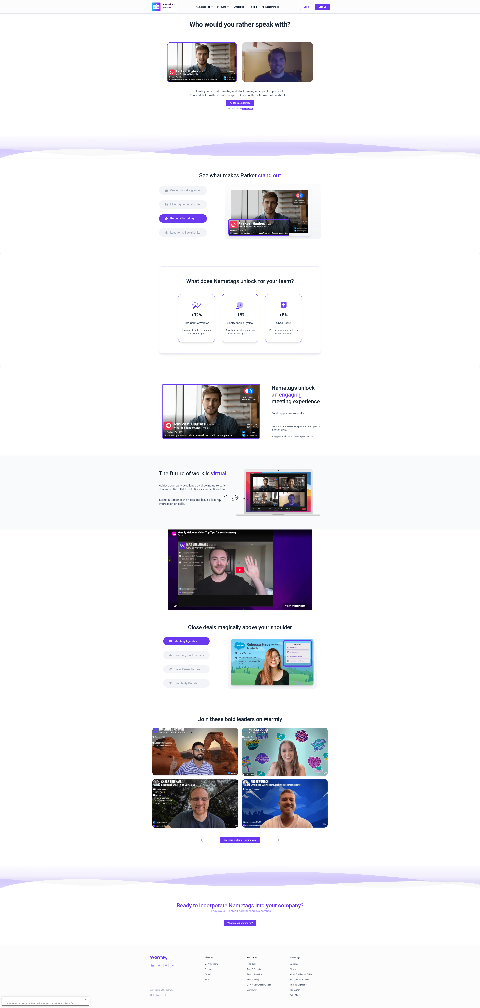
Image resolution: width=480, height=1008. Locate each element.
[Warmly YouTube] (166, 965)
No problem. (247, 108)
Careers (208, 974)
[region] (46, 1001)
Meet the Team (211, 964)
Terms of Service (254, 974)
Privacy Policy (253, 979)
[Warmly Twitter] (159, 965)
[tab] (183, 190)
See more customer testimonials (240, 840)
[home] (163, 6)
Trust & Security (254, 969)
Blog (207, 979)
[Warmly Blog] (172, 965)
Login (306, 6)
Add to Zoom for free (240, 103)
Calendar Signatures (298, 985)
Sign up (322, 6)
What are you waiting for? (240, 923)
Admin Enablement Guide (301, 974)
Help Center (252, 964)
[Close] (85, 1000)
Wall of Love (295, 995)
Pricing (253, 6)
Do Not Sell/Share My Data (259, 985)
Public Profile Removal (299, 979)
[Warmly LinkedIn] (152, 965)
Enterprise (239, 6)
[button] (204, 7)
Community (252, 990)
